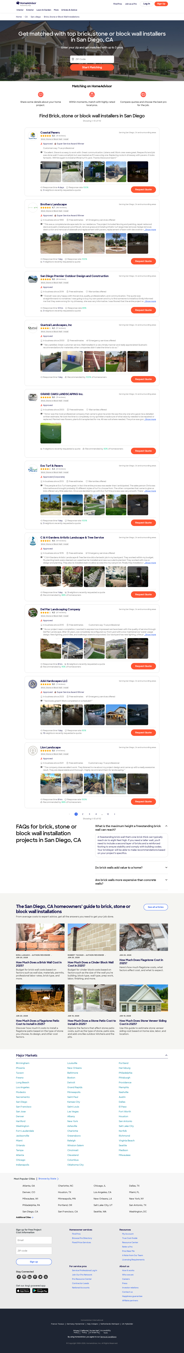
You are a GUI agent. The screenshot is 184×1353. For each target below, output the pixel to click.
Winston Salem (75, 1145)
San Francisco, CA (68, 1211)
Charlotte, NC (65, 1185)
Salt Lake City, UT (103, 1205)
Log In (146, 3)
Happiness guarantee (132, 1296)
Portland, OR (65, 1205)
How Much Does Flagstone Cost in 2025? (141, 961)
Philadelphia (125, 1072)
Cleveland (73, 1155)
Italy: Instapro (92, 1324)
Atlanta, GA (28, 1185)
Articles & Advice (69, 10)
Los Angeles (22, 1087)
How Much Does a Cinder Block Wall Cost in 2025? (91, 964)
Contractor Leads (80, 1283)
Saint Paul (72, 1097)
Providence (125, 1082)
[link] (92, 136)
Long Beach (22, 1082)
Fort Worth (125, 1111)
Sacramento (23, 1097)
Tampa (19, 1150)
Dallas (122, 1101)
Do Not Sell (94, 1332)
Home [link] (19, 17)
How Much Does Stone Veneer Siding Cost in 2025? (142, 1022)
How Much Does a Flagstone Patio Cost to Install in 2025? (37, 1022)
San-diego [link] (36, 17)
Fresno (20, 1077)
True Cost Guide (129, 1238)
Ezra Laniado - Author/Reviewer (33, 955)
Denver (20, 1116)
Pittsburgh (124, 1077)
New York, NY (136, 1198)
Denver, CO (28, 1192)
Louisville (72, 1063)
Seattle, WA (100, 1211)
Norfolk (123, 1131)
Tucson (20, 1072)
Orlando (20, 1145)
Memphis (124, 1087)
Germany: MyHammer (76, 1324)
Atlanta (20, 1155)
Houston (123, 1116)
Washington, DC (138, 1211)
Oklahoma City (75, 1164)
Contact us (127, 1292)
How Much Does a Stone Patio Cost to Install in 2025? (92, 1022)
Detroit (71, 1082)
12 (108, 814)
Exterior (30, 10)
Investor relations (130, 1287)
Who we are (127, 1275)
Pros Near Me (128, 1251)
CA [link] (26, 17)
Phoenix (20, 1068)
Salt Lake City (126, 1126)
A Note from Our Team (132, 1255)
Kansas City (73, 1101)
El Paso (123, 1106)
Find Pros (76, 1234)
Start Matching (92, 67)
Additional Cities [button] (23, 1217)
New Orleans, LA (103, 1198)
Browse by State (47, 1178)
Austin (122, 1097)
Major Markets (26, 1055)
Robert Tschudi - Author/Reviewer (86, 955)
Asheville (72, 1126)
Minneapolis (73, 1092)
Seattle (123, 1145)
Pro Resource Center (82, 1279)
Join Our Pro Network (82, 1275)
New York (72, 1121)
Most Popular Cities (24, 1178)
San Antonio (125, 1121)
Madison (123, 1150)
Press (124, 1283)
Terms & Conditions (108, 1337)
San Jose (21, 1111)
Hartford (20, 1121)
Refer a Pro (127, 1247)
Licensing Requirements (133, 1259)
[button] (50, 171)
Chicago (20, 1160)
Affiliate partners (130, 1300)
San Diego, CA (30, 1211)
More (56, 10)
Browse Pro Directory (82, 1238)
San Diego (21, 1101)
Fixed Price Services (81, 1242)
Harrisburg (124, 1068)
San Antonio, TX (137, 1205)
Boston (71, 1077)
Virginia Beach (127, 1140)
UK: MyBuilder (127, 1324)
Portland (123, 1063)
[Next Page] (114, 814)
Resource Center (130, 1242)
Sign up (34, 1261)
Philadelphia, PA (31, 1205)
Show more (150, 229)
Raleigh (71, 1140)
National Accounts (80, 1287)
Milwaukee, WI (30, 1198)
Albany (71, 1116)
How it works (128, 1270)
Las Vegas (73, 1111)
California (84, 1332)
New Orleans (74, 1068)
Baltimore (72, 1072)
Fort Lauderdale (25, 1131)
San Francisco (23, 1106)
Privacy (76, 1332)
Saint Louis (73, 1106)
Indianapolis (22, 1164)
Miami (19, 1140)
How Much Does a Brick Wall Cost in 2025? (39, 964)
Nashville (124, 1092)
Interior (20, 10)
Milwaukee (125, 1155)
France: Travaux (57, 1324)
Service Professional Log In (84, 1270)
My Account (127, 1234)
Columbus (73, 1160)
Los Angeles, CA (102, 1192)
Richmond (124, 1135)
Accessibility (105, 1332)
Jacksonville (22, 1135)
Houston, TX (64, 1192)
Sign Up (161, 3)
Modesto (21, 1092)
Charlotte (72, 1131)
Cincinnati (72, 1150)
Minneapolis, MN (67, 1198)
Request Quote (143, 189)
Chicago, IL (100, 1185)
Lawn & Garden (44, 10)
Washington (22, 1126)
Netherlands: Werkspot (109, 1324)
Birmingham (22, 1063)
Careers (126, 1279)
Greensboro (74, 1135)
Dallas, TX (134, 1185)
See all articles (156, 907)
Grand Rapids (74, 1087)
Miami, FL (134, 1192)
